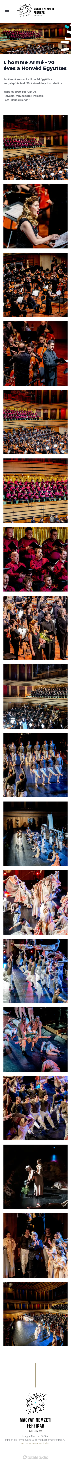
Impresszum (28, 1443)
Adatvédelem (43, 1443)
